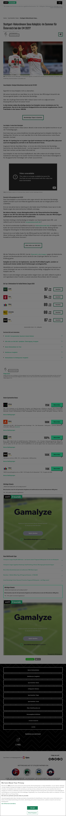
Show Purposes (32, 813)
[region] (33, 798)
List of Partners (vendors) (8, 803)
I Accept (32, 808)
